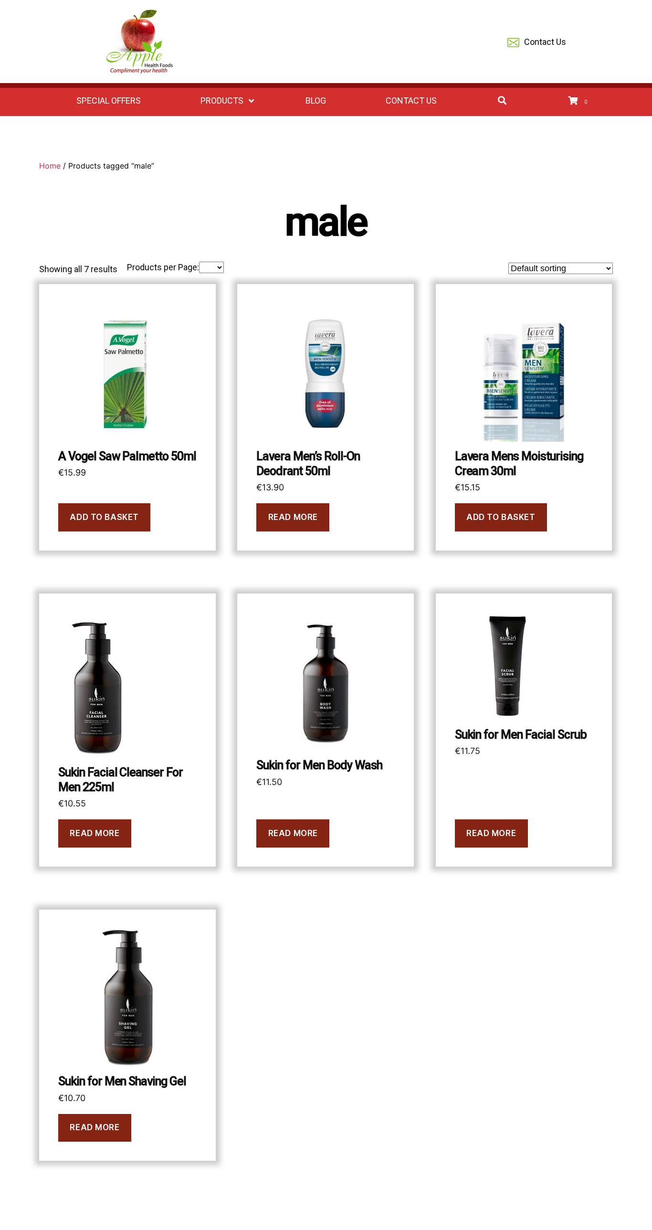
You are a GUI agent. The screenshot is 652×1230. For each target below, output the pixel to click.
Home (50, 165)
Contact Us (545, 42)
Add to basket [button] (104, 517)
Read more (293, 517)
